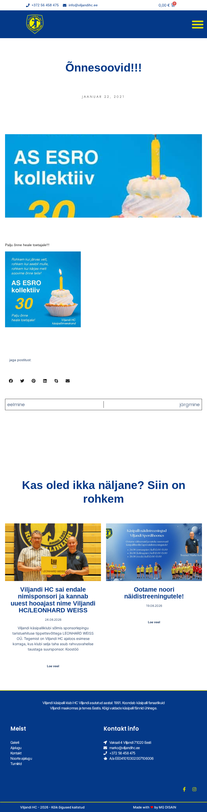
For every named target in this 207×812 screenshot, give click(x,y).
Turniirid (16, 763)
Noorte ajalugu (21, 758)
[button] (197, 24)
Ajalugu (15, 748)
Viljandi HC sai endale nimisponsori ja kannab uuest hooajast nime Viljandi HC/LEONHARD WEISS (53, 600)
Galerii (14, 742)
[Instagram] (194, 789)
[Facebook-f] (184, 789)
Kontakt (15, 753)
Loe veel (53, 666)
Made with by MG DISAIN (154, 807)
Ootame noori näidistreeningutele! (154, 593)
